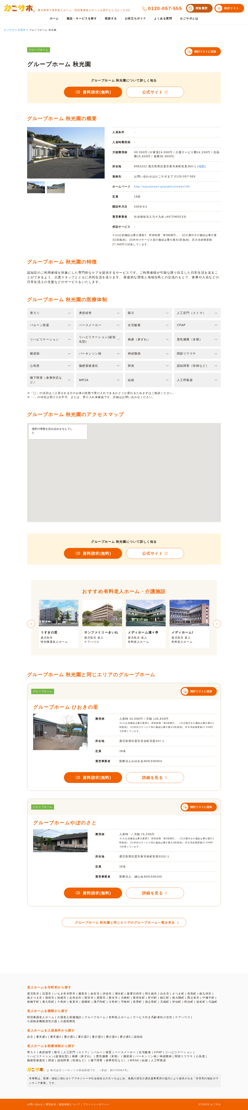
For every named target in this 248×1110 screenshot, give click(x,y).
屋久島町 (48, 1001)
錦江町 (164, 997)
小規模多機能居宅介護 (42, 1021)
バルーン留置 (103, 1052)
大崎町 (125, 997)
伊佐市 (107, 993)
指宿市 (49, 997)
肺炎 (51, 1060)
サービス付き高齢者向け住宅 (152, 1017)
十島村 (61, 1001)
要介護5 (125, 1036)
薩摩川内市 (134, 993)
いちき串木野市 (64, 993)
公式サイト (152, 92)
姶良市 (95, 993)
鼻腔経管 (45, 1052)
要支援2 (55, 1036)
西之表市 (193, 997)
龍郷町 (86, 1001)
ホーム (54, 18)
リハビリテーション (178, 1052)
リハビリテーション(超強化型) (48, 1056)
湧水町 (119, 993)
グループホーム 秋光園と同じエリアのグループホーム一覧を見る (125, 922)
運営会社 (51, 1104)
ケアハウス (182, 1017)
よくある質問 (163, 18)
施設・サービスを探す (82, 18)
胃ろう (31, 1052)
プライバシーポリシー (96, 1104)
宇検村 (125, 1001)
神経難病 (166, 1056)
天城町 (164, 1001)
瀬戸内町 (100, 1001)
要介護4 (111, 1036)
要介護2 (83, 1036)
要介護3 (97, 1036)
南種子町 (33, 1001)
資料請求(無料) (97, 92)
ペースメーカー (125, 1052)
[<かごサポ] (19, 8)
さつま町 (178, 993)
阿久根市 (151, 993)
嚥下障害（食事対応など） (109, 1060)
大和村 (113, 1001)
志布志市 (75, 997)
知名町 (201, 1001)
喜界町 (137, 1001)
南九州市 (205, 993)
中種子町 (208, 997)
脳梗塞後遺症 (36, 1060)
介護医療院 (68, 1021)
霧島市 (83, 993)
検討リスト (231, 8)
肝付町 (152, 997)
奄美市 (73, 1001)
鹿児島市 (33, 993)
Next (217, 624)
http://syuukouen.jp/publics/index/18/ (162, 186)
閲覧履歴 (202, 8)
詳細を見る (152, 777)
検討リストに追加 (205, 51)
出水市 (164, 993)
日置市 (46, 993)
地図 (202, 166)
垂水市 (113, 997)
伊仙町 (176, 1001)
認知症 (138, 1036)
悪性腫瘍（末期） (108, 1056)
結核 (145, 1060)
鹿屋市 (101, 997)
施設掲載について (69, 1104)
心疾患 (200, 1056)
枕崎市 (61, 997)
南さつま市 (34, 997)
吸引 (57, 1052)
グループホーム (95, 1017)
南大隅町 (178, 997)
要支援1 (41, 1036)
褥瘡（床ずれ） (82, 1056)
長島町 (191, 993)
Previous (31, 624)
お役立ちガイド (135, 18)
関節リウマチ (184, 1056)
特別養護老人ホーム (40, 1017)
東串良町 (139, 997)
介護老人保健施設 (69, 1017)
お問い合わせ (35, 1104)
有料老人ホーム (119, 1017)
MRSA (134, 1060)
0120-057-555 (165, 8)
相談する (111, 18)
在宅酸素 (145, 1052)
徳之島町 (151, 1001)
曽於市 (89, 997)
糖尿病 (128, 1056)
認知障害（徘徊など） (72, 1060)
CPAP (158, 1052)
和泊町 (188, 1001)
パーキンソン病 (146, 1056)
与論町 (213, 1001)
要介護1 (69, 1036)
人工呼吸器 (158, 1060)
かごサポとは (189, 18)
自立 (30, 1036)
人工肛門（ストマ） (76, 1052)
